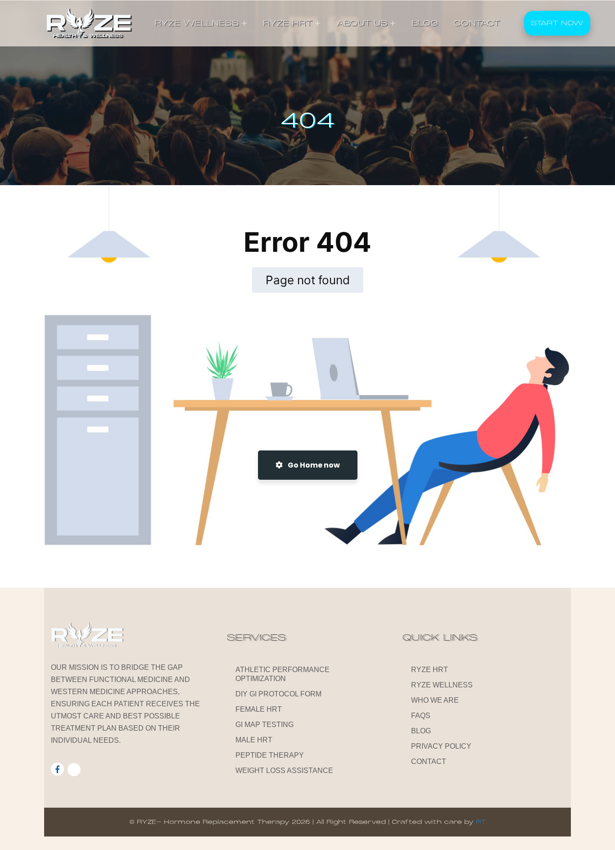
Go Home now (313, 465)
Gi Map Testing (264, 724)
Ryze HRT (429, 669)
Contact (428, 761)
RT (481, 822)
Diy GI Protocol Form (278, 694)
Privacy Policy (441, 746)
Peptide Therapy (269, 755)
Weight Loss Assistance (284, 770)
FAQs (420, 715)
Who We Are (435, 700)
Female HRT (258, 709)
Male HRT (253, 740)
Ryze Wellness (442, 685)
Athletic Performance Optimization (282, 674)
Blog (421, 731)
